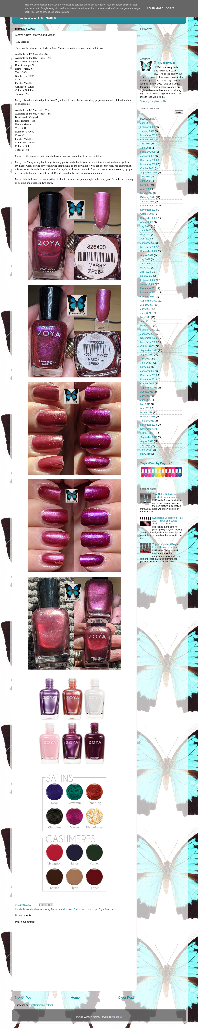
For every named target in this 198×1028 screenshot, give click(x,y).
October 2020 (147, 346)
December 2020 (148, 338)
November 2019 (148, 379)
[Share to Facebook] (48, 904)
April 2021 (145, 321)
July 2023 (145, 226)
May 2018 (145, 453)
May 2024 (145, 185)
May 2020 (145, 367)
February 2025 (147, 151)
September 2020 (148, 350)
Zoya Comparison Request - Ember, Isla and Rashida (166, 545)
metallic (63, 909)
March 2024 (146, 193)
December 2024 (148, 160)
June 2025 (145, 147)
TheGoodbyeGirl (166, 62)
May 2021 (145, 317)
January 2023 (147, 242)
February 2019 (147, 416)
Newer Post (23, 997)
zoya (94, 909)
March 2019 (146, 412)
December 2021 (148, 288)
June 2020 (145, 362)
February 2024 (147, 197)
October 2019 (147, 383)
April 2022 (145, 271)
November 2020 (148, 342)
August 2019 (146, 391)
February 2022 (147, 280)
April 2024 (145, 189)
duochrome (36, 909)
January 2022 (147, 284)
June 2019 (145, 400)
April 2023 (145, 238)
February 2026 (147, 127)
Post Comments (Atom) (41, 1005)
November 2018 (148, 429)
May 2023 (145, 234)
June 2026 (145, 123)
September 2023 (148, 218)
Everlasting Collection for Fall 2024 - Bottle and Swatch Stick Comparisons (167, 520)
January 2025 (147, 156)
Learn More (155, 8)
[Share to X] (45, 904)
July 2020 (145, 358)
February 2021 (147, 329)
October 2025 (147, 139)
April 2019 (145, 408)
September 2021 (148, 300)
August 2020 (146, 354)
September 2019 (148, 387)
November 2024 (148, 164)
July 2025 (145, 143)
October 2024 (147, 168)
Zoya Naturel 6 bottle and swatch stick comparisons (165, 495)
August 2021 (146, 305)
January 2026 (147, 131)
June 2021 (145, 313)
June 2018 (145, 449)
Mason (54, 909)
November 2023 (148, 209)
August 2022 (146, 255)
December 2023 (148, 205)
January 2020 (147, 371)
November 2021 (148, 292)
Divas (26, 909)
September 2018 (148, 437)
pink (70, 909)
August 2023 (146, 222)
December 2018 (148, 424)
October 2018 (147, 433)
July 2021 (145, 309)
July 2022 (145, 259)
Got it (170, 8)
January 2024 (147, 201)
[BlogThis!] (43, 904)
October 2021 (147, 296)
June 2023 (145, 230)
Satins (77, 909)
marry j (46, 909)
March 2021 (146, 325)
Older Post (126, 997)
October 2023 (147, 213)
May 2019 (145, 404)
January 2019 (147, 420)
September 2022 (148, 251)
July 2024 (145, 176)
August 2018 (146, 441)
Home (75, 997)
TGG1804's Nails (36, 17)
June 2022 (145, 263)
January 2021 (147, 334)
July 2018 (145, 445)
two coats (86, 909)
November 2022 (148, 247)
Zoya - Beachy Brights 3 (156, 463)
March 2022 (146, 276)
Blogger (117, 1017)
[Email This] (40, 904)
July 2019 (145, 396)
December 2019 (148, 375)
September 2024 (148, 172)
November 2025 (148, 135)
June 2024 (145, 180)
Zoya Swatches (107, 909)
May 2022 (145, 267)
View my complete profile (153, 101)
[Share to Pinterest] (51, 904)
